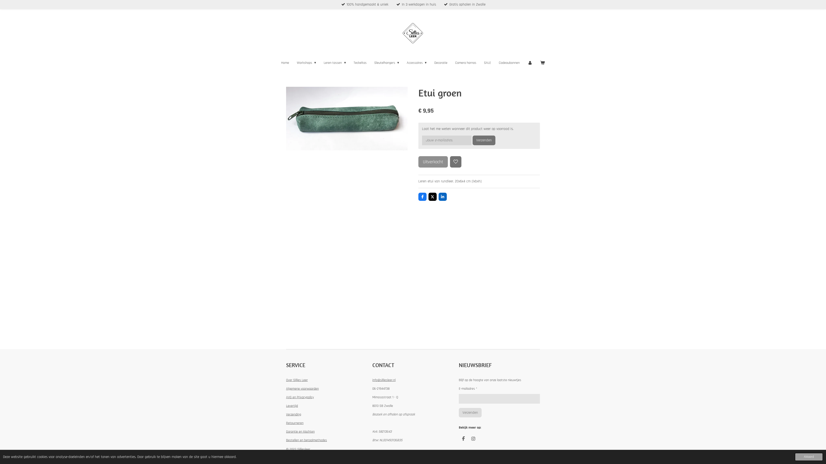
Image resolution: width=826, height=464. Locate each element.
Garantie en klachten (300, 431)
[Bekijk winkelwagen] (542, 63)
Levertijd (292, 406)
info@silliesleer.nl (384, 380)
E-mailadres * (468, 388)
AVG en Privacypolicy (300, 397)
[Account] (530, 63)
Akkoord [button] (809, 457)
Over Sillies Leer (297, 380)
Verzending (293, 414)
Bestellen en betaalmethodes (306, 440)
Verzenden (484, 140)
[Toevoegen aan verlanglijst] (455, 162)
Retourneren (295, 423)
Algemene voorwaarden (302, 388)
